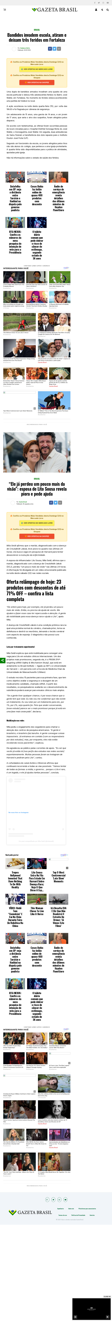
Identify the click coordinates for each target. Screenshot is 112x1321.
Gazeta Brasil (23, 502)
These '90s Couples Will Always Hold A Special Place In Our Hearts (36, 382)
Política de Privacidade (78, 1215)
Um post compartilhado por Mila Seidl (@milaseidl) (36, 841)
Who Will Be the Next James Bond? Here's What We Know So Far (36, 1143)
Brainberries (7, 288)
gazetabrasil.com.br (44, 362)
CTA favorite (42, 1097)
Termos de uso (62, 1215)
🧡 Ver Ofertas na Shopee (37, 82)
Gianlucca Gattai (25, 48)
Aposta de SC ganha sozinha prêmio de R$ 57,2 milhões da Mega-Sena (58, 382)
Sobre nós (71, 1208)
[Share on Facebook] (50, 49)
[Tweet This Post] (54, 49)
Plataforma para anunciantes (87, 1208)
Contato (92, 1215)
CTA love (6, 308)
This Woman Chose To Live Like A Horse (15, 332)
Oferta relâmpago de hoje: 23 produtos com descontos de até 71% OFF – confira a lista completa (36, 590)
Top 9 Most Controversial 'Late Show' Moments (17, 411)
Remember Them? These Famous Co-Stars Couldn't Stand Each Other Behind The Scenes (13, 382)
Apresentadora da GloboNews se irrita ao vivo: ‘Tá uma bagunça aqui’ (59, 1143)
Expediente (60, 1208)
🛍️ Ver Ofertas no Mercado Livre (37, 69)
